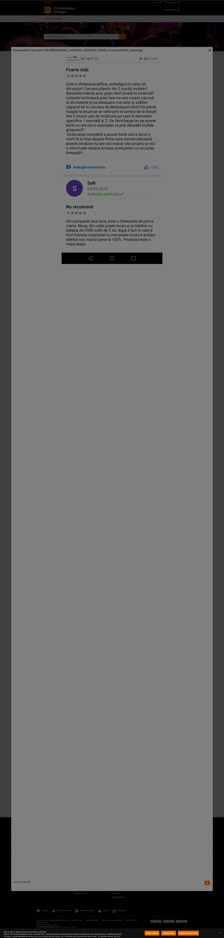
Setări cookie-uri (152, 933)
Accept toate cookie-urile (188, 933)
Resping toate (169, 933)
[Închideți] (220, 933)
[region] (112, 933)
